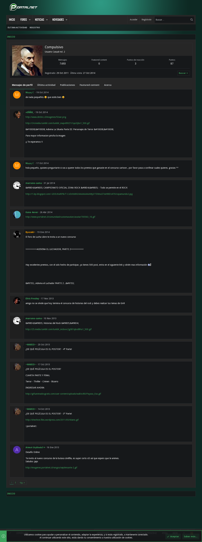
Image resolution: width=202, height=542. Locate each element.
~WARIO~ (31, 344)
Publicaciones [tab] (67, 85)
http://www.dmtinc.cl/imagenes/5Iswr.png (46, 117)
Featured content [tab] (89, 85)
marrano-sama (34, 183)
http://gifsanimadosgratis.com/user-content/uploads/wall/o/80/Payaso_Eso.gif (63, 394)
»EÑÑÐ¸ (30, 112)
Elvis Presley (32, 298)
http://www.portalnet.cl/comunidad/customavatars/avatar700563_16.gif (60, 217)
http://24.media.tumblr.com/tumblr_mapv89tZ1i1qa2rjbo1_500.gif (58, 123)
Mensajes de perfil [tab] (22, 85)
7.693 (63, 63)
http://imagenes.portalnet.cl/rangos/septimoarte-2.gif (51, 467)
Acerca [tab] (107, 85)
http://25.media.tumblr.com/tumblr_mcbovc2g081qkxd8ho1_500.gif (59, 329)
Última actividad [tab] (46, 85)
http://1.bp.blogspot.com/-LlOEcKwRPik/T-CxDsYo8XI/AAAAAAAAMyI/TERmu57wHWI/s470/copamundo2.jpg (79, 194)
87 (172, 63)
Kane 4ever (32, 212)
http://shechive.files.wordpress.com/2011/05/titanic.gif (52, 420)
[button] (29, 20)
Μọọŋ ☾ (30, 92)
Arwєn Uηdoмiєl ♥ (35, 447)
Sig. (21, 482)
